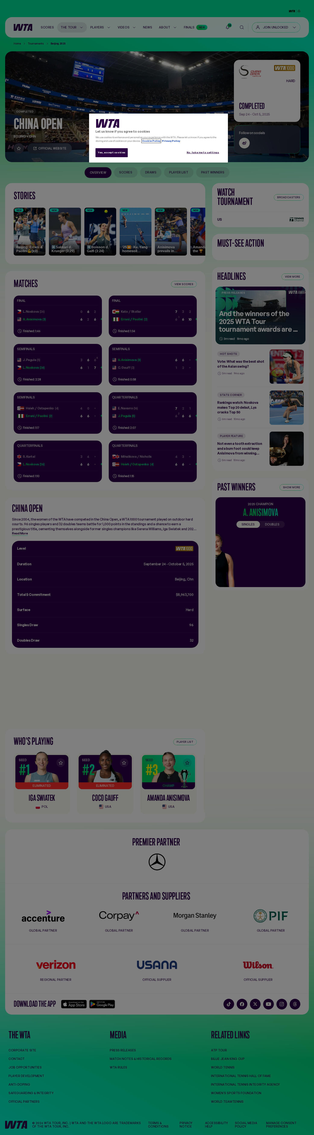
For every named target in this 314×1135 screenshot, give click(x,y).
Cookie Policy (151, 140)
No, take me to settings (203, 152)
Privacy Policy (170, 140)
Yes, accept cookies (111, 152)
